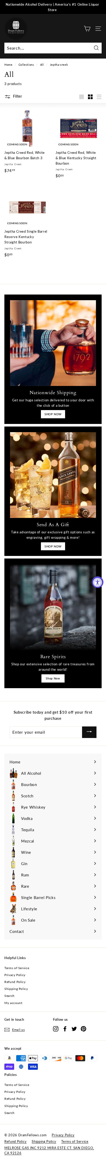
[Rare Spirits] (53, 607)
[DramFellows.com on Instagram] (55, 1028)
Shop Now (53, 678)
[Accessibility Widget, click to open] (97, 582)
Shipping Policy (16, 989)
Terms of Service (16, 968)
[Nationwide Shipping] (53, 343)
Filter (17, 96)
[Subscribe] (89, 732)
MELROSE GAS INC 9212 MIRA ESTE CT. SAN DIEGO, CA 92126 (49, 1150)
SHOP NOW (53, 414)
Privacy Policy (14, 975)
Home (8, 64)
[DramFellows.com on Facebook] (65, 1028)
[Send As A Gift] (53, 475)
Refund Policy (14, 982)
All (42, 64)
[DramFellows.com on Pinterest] (83, 1028)
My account (13, 1003)
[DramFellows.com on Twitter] (74, 1028)
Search (9, 996)
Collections (26, 64)
